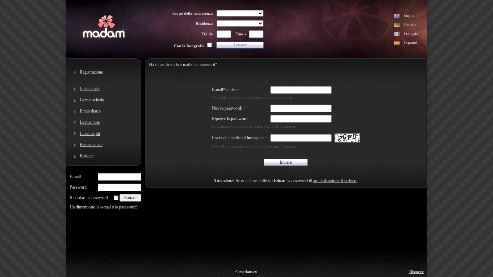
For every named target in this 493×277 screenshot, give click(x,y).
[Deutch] (397, 25)
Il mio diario (90, 111)
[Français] (397, 34)
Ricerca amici (91, 144)
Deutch (409, 24)
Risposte (416, 271)
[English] (397, 16)
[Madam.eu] (104, 36)
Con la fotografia (189, 46)
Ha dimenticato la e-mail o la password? (104, 207)
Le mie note (90, 122)
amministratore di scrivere (335, 180)
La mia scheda (92, 99)
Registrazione (91, 72)
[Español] (397, 43)
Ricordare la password (89, 197)
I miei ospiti (90, 133)
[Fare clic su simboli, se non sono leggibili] (347, 137)
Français (410, 33)
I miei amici (90, 88)
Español (410, 42)
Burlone (86, 155)
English (409, 15)
